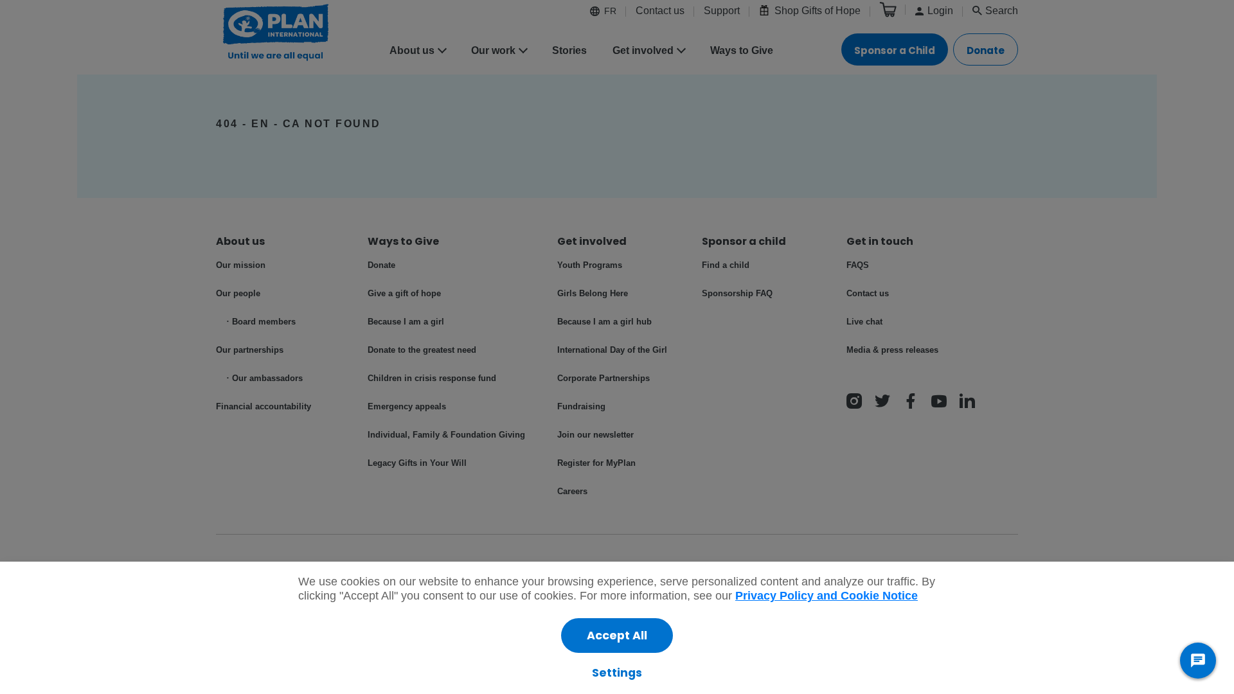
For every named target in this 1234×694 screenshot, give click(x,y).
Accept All (617, 635)
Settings (617, 673)
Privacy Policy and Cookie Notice (826, 595)
